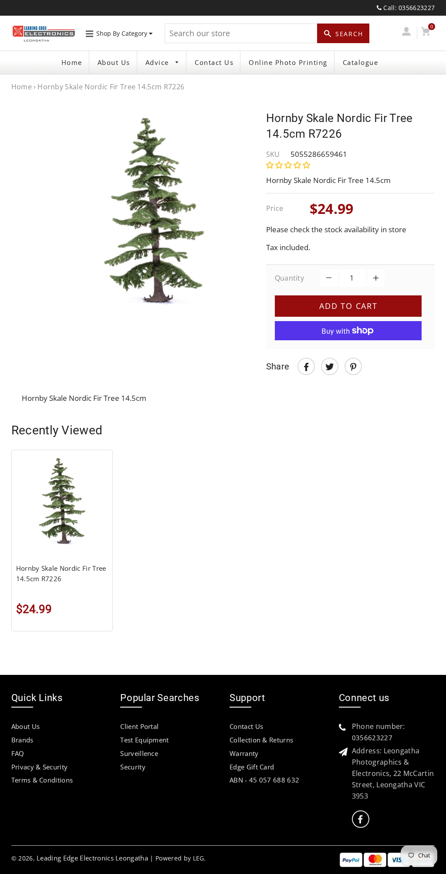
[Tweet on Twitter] (329, 366)
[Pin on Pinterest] (353, 366)
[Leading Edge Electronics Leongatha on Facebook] (360, 819)
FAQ (17, 753)
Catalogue (360, 62)
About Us (114, 62)
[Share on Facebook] (306, 366)
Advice (158, 62)
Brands (22, 739)
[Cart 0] (425, 33)
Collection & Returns (261, 739)
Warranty (244, 753)
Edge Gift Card (252, 766)
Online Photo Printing (288, 62)
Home (71, 62)
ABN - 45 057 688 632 (264, 780)
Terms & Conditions (42, 780)
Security (132, 766)
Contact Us (214, 62)
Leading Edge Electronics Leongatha (92, 858)
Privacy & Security (39, 766)
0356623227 (372, 737)
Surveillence (139, 753)
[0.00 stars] (289, 165)
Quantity (289, 278)
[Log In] (406, 33)
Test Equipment (144, 739)
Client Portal (139, 726)
